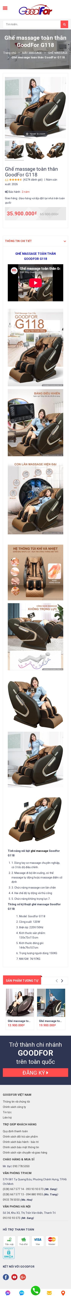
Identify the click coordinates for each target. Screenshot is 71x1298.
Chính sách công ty (14, 1106)
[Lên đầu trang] (63, 1283)
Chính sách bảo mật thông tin (21, 1147)
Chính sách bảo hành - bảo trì (21, 1141)
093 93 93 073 (35, 1189)
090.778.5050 (21, 1166)
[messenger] (8, 1293)
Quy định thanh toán (15, 1131)
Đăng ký (34, 1073)
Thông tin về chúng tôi (16, 1101)
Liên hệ (7, 1117)
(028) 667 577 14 (13, 1189)
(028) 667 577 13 (13, 1194)
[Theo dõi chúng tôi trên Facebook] (6, 1277)
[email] (49, 1293)
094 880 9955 (34, 1194)
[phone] (35, 1293)
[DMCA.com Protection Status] (9, 1252)
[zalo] (22, 1293)
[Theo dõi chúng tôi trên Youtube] (15, 1277)
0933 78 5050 (11, 1199)
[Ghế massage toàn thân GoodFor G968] (51, 1003)
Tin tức (7, 1112)
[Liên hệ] (63, 1293)
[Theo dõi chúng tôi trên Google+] (23, 1277)
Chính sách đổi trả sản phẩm (20, 1136)
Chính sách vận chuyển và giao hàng (25, 1152)
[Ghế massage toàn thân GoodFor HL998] (20, 1003)
